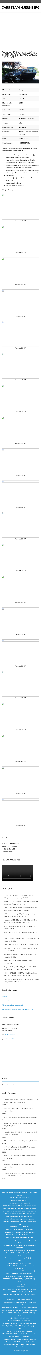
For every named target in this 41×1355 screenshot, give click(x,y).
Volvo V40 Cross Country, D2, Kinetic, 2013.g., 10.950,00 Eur (19, 1109)
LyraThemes (27, 1352)
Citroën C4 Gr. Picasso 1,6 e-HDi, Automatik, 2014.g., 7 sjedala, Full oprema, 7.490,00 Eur (21, 1101)
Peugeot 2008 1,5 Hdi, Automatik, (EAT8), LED (19, 1299)
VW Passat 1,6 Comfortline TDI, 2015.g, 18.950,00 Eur (21, 1141)
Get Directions (10, 1035)
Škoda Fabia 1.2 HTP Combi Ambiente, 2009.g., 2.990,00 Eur (19, 962)
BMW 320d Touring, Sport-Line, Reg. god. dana (19, 1229)
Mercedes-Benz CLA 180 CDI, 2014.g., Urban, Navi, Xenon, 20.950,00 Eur (20, 1133)
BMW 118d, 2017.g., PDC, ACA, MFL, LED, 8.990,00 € (21, 945)
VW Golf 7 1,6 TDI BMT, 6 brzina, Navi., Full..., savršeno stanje (19, 1334)
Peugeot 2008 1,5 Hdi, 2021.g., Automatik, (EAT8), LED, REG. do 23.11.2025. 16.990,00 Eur (20, 968)
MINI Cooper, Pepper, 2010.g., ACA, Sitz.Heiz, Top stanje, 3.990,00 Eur (20, 956)
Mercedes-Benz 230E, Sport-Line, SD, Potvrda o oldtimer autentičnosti (19, 1267)
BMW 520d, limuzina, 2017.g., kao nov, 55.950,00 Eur (21, 1117)
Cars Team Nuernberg (11, 7)
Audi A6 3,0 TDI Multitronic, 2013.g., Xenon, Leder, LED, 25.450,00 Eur (20, 1124)
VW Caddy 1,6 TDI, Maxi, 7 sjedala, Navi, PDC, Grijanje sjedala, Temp (19, 1327)
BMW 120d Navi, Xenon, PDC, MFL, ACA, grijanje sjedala (19, 1205)
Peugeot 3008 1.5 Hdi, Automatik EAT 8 (14, 1302)
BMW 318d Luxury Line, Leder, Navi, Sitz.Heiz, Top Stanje (19, 1208)
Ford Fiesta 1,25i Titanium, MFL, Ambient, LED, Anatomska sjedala (19, 1254)
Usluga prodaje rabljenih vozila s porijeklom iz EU (17, 1009)
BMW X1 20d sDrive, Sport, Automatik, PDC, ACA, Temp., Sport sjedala (19, 1246)
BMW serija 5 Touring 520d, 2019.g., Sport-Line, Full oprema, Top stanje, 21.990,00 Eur (20, 915)
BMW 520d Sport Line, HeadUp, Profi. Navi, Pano (19, 1235)
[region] (20, 72)
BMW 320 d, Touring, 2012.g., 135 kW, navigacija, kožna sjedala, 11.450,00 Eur (19, 1148)
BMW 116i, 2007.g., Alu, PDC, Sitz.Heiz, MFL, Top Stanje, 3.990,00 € (19, 927)
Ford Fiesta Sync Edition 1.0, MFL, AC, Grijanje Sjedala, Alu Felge (19, 1259)
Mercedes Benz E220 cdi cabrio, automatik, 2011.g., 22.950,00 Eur (20, 1165)
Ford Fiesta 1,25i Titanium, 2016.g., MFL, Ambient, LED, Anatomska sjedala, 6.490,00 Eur (21, 902)
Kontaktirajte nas (13, 1263)
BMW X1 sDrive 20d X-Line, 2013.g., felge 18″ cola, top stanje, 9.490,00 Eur (21, 940)
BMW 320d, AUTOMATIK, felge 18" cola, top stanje (19, 1232)
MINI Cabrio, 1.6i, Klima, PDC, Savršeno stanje (19, 1276)
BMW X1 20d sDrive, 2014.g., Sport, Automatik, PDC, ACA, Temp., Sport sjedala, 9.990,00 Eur (21, 909)
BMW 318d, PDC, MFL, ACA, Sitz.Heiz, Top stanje (19, 1219)
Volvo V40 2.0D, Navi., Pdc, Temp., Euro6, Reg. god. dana (19, 1323)
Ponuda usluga (6, 1001)
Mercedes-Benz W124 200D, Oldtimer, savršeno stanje (19, 1271)
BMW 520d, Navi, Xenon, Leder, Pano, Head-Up (19, 1237)
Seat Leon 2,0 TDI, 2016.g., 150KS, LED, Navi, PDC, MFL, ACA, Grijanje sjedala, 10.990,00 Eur (20, 921)
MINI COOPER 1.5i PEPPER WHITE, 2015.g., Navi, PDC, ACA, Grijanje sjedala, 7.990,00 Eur (20, 974)
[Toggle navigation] (37, 7)
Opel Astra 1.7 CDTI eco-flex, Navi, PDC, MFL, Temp (19, 1292)
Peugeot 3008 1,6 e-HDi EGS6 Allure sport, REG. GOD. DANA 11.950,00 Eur (20, 1174)
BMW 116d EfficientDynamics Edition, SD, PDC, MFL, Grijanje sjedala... (19, 1194)
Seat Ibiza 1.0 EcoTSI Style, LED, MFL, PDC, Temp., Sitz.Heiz (19, 1307)
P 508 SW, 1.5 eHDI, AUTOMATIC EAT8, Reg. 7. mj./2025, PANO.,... (19, 1296)
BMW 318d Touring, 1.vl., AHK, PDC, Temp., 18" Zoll (19, 1213)
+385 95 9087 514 (11, 1039)
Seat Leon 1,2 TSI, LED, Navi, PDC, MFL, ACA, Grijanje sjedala (19, 1310)
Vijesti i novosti (24, 1318)
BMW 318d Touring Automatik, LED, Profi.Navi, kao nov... (19, 1211)
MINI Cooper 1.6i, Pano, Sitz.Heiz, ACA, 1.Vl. (16, 1289)
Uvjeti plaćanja (14, 1318)
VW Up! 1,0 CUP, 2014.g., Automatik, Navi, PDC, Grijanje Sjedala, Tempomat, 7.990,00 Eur (19, 896)
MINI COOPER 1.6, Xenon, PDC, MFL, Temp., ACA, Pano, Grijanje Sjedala (19, 1285)
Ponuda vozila (19, 1305)
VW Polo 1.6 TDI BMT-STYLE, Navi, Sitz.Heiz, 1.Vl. (19, 1342)
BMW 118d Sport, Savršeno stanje (19, 1197)
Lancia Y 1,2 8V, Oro (25, 1263)
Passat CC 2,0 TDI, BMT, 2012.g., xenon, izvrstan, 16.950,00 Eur (20, 1157)
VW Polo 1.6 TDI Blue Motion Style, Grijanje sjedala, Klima (19, 1339)
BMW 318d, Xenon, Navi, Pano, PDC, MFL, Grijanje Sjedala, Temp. (19, 1223)
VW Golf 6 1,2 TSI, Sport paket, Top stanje (19, 1331)
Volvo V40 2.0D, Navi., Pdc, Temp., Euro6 (19, 1320)
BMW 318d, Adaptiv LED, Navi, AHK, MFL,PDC (19, 1216)
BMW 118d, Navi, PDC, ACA (19, 1200)
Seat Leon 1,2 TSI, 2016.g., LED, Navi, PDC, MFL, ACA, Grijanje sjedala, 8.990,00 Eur (21, 980)
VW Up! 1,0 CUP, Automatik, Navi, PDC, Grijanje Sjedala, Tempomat (19, 1346)
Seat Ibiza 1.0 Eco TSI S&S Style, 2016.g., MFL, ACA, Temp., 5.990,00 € (21, 949)
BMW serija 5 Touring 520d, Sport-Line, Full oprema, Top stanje (19, 1241)
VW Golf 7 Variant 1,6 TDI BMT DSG (19, 1336)
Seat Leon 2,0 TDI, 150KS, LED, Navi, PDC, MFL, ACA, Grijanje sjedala (19, 1314)
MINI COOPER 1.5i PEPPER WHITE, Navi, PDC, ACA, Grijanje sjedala (19, 1280)
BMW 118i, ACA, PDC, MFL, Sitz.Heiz (19, 1203)
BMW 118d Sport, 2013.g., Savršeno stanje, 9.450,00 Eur (21, 933)
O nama (4, 996)
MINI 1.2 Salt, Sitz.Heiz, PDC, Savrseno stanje (19, 1273)
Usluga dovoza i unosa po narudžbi (13, 1005)
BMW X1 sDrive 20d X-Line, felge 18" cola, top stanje (19, 1250)
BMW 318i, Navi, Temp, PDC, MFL (19, 1227)
